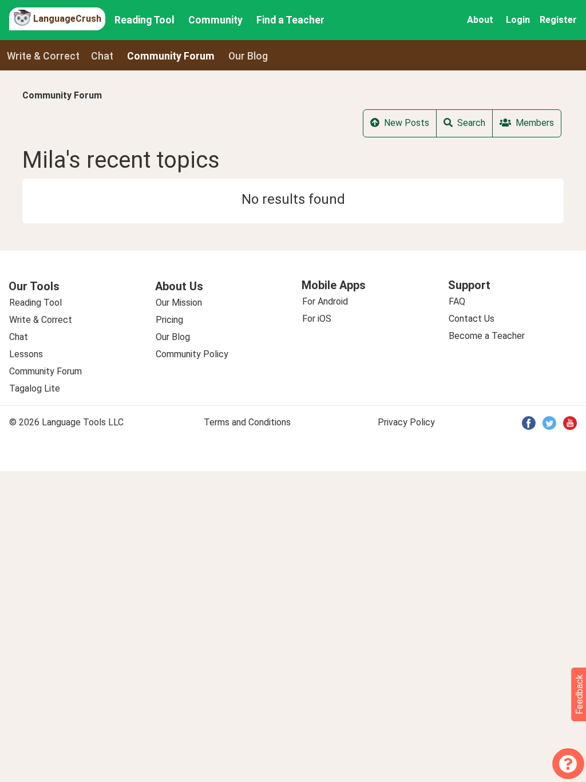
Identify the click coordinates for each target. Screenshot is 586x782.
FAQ (457, 301)
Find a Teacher (290, 20)
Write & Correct (43, 56)
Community (215, 20)
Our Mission (179, 302)
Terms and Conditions (247, 422)
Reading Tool (144, 20)
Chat (102, 56)
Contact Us (471, 318)
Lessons (26, 354)
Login (518, 19)
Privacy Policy (406, 422)
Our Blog (173, 336)
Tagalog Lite (34, 388)
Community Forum (62, 95)
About (480, 19)
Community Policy (192, 354)
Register (558, 19)
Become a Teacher (487, 335)
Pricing (169, 319)
